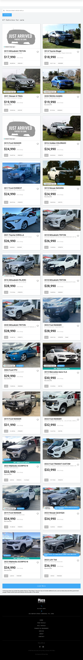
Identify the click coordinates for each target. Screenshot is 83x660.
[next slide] (39, 36)
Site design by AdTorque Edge (41, 654)
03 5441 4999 (41, 608)
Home (41, 620)
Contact (41, 636)
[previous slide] (3, 36)
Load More (41, 586)
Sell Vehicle (41, 625)
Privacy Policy (42, 650)
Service (41, 631)
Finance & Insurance (41, 628)
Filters (7, 15)
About (41, 633)
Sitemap (47, 650)
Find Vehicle (41, 622)
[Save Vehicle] (38, 52)
